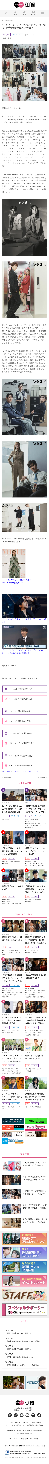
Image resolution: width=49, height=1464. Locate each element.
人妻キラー (29, 1071)
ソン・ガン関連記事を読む (20, 711)
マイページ (9, 1425)
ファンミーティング (9, 1073)
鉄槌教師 (38, 899)
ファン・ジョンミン (9, 903)
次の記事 (41, 777)
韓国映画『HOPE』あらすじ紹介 (13, 887)
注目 (4, 858)
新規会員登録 (36, 1422)
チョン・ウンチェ (8, 861)
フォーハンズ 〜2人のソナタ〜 (35, 865)
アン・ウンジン (7, 952)
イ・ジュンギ (7, 771)
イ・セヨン (40, 1030)
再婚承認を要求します (32, 997)
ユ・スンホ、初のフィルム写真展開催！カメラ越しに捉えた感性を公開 (12, 809)
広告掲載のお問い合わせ (35, 1425)
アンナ (28, 950)
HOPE (5, 899)
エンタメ (6, 35)
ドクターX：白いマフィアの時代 (35, 990)
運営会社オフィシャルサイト (30, 1438)
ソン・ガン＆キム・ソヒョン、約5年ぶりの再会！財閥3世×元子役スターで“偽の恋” (12, 1020)
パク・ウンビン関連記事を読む (21, 733)
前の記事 (7, 777)
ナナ (14, 1109)
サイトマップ (14, 1438)
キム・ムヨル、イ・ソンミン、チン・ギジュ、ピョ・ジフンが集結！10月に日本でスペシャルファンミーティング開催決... (12, 1058)
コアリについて (13, 1422)
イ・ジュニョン (30, 863)
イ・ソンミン (7, 1069)
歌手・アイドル (30, 35)
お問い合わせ (20, 1425)
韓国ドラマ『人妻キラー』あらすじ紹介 (34, 1056)
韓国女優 (5, 863)
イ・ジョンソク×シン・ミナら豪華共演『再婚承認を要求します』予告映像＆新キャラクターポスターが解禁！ (36, 1020)
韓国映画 (18, 903)
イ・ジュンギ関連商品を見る (21, 699)
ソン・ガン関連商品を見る (20, 721)
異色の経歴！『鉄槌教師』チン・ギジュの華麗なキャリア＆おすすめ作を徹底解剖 (35, 1097)
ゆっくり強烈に (30, 994)
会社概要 (10, 1430)
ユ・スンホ (6, 819)
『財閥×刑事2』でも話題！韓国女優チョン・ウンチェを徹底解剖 (12, 851)
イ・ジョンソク (30, 1030)
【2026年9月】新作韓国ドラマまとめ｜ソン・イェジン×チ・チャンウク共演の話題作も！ (36, 809)
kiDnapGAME (30, 988)
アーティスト (17, 35)
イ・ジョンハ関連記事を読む (21, 756)
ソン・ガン (24, 771)
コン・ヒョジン (37, 1069)
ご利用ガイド (25, 1422)
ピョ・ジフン (16, 1071)
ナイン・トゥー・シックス (34, 992)
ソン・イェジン (16, 1107)
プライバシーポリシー (23, 1430)
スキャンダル (30, 821)
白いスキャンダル (8, 1033)
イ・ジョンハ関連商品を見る (21, 765)
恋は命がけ (34, 950)
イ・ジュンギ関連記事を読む (21, 689)
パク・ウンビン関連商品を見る (21, 743)
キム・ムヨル (30, 899)
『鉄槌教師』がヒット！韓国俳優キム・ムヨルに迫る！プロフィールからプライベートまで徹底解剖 (35, 889)
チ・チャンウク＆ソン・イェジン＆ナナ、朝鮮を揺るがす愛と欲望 (12, 1097)
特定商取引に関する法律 (24, 1433)
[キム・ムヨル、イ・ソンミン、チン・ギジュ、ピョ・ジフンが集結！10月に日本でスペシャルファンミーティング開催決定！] (13, 1045)
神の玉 (43, 997)
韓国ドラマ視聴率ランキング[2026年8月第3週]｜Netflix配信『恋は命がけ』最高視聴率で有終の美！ (35, 940)
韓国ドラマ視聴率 (31, 952)
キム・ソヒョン (7, 1030)
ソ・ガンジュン (17, 952)
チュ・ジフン (38, 1033)
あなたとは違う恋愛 (32, 819)
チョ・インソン (7, 901)
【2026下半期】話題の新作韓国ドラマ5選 (35, 976)
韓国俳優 (28, 901)
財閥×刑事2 (18, 861)
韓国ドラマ (29, 827)
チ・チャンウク (7, 1109)
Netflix (28, 861)
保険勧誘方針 (37, 1430)
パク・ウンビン (33, 771)
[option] (13, 1382)
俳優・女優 (7, 38)
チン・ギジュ (7, 1071)
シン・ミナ (29, 1033)
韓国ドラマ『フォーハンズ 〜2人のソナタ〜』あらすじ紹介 (35, 851)
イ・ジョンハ (16, 771)
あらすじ (33, 861)
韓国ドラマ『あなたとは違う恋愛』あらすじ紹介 (12, 938)
